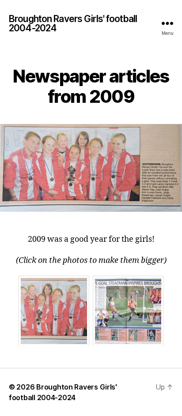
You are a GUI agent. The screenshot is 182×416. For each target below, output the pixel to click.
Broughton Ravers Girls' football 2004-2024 (73, 23)
